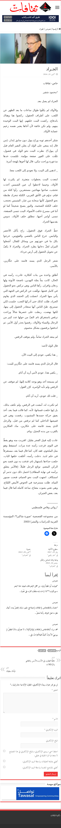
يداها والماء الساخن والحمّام (49, 560)
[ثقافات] (30, 6)
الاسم (55, 719)
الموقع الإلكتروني (52, 741)
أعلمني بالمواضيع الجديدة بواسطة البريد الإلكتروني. (40, 768)
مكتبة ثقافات (55, 816)
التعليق (55, 690)
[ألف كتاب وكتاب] (30, 19)
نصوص (48, 29)
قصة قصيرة (52, 650)
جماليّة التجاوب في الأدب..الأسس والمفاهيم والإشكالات (40, 661)
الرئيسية (55, 29)
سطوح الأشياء (53, 549)
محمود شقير (49, 92)
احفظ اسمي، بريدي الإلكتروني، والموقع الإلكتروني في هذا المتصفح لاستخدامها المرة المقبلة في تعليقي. (33, 754)
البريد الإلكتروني (51, 730)
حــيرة (28, 549)
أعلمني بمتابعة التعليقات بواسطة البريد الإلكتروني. (40, 762)
